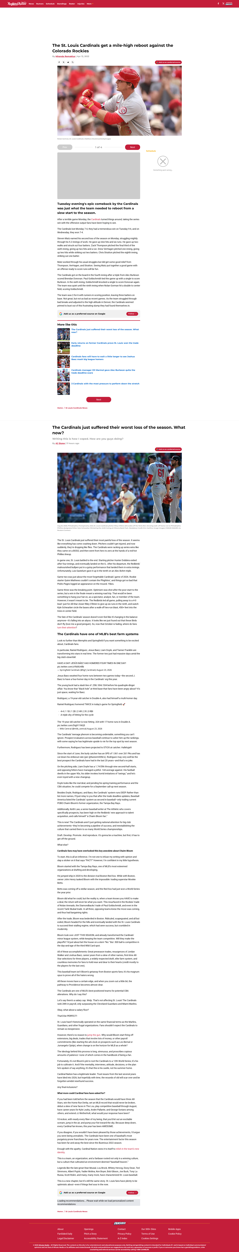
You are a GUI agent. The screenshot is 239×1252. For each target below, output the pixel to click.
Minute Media (44, 1245)
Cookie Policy (175, 1233)
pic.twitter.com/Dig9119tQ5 (71, 725)
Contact (122, 1229)
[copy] (72, 62)
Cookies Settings (149, 1238)
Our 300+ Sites (148, 1229)
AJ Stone (60, 443)
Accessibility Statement (96, 1238)
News (31, 4)
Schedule (50, 4)
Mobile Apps (174, 1229)
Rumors (39, 4)
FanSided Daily (64, 1233)
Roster (72, 4)
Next (132, 147)
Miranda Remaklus (65, 56)
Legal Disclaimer (65, 1238)
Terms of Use (148, 1233)
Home (60, 408)
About (60, 1229)
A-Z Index (122, 1238)
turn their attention (66, 627)
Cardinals (96, 219)
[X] (223, 4)
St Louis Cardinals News (76, 408)
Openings (88, 1229)
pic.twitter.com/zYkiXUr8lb (70, 666)
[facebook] (218, 4)
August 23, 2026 (104, 670)
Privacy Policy (124, 1233)
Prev (65, 147)
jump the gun (93, 1035)
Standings (61, 4)
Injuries (80, 4)
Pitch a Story (90, 1233)
